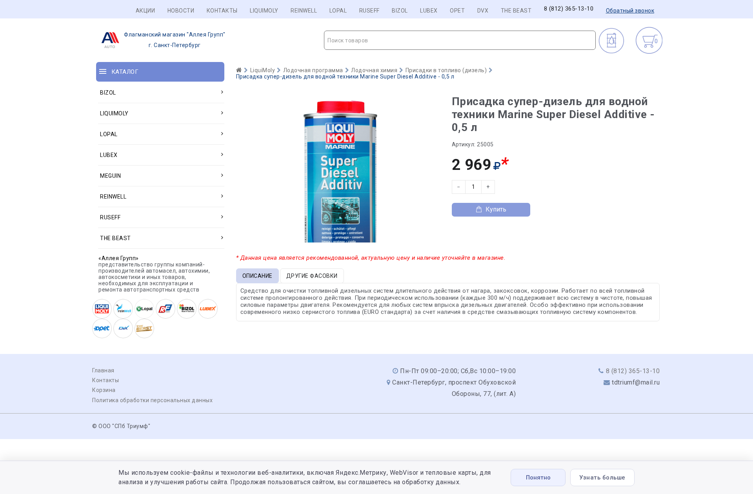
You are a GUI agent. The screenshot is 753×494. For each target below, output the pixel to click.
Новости (181, 10)
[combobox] (460, 40)
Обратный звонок (630, 10)
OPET (457, 10)
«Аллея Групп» (118, 258)
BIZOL (400, 10)
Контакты (222, 10)
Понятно (538, 477)
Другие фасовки (312, 276)
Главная (103, 370)
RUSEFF (369, 10)
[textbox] (459, 40)
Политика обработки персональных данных (152, 400)
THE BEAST (516, 10)
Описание (257, 276)
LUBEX (429, 10)
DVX (483, 10)
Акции (145, 10)
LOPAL (338, 10)
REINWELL (304, 10)
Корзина (104, 390)
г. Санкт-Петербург (175, 39)
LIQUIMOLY (264, 10)
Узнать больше (602, 477)
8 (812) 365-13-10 (569, 9)
